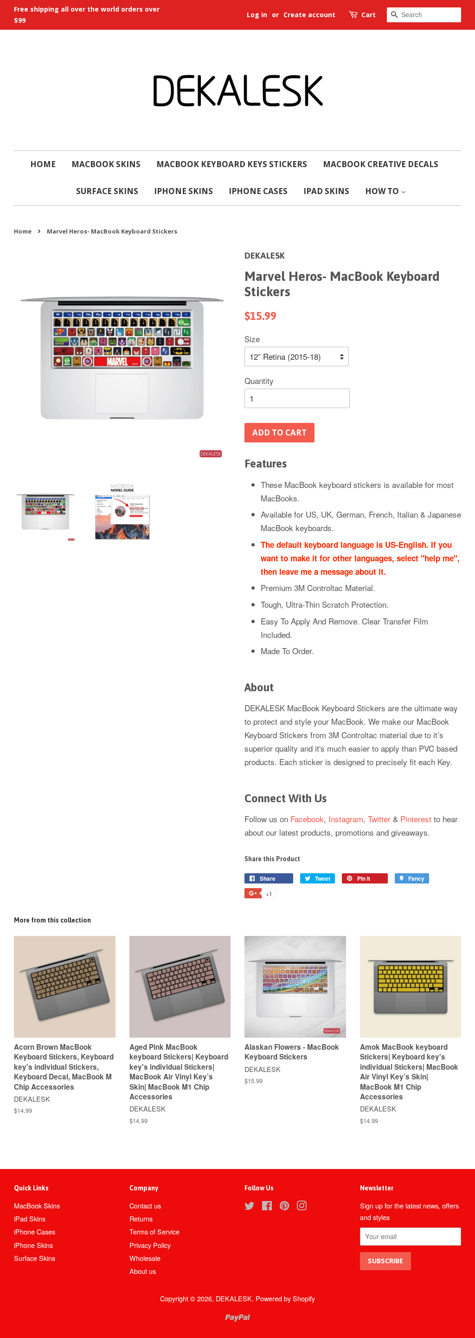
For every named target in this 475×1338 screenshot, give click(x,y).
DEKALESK (234, 1298)
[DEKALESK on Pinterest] (284, 1207)
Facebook (307, 819)
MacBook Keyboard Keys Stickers (231, 164)
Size (252, 338)
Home (43, 164)
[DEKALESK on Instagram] (301, 1207)
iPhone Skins (183, 191)
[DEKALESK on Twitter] (249, 1207)
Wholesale (144, 1258)
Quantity (259, 380)
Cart (368, 14)
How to (383, 191)
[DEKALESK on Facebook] (267, 1207)
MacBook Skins (106, 164)
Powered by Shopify (285, 1298)
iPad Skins (326, 191)
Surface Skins (107, 191)
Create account (309, 14)
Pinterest (415, 819)
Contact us (145, 1205)
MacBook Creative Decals (380, 164)
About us (142, 1271)
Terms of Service (154, 1231)
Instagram (345, 819)
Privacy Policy (150, 1245)
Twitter (379, 819)
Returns (141, 1218)
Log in (257, 14)
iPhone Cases (258, 191)
